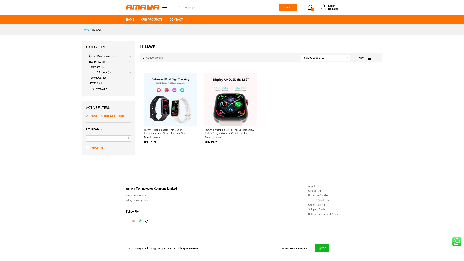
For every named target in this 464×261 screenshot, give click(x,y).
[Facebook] (127, 221)
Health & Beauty (98, 72)
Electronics (95, 61)
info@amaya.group (137, 200)
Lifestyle (93, 83)
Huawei (156, 137)
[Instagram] (133, 221)
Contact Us (314, 190)
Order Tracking (316, 204)
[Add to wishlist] (178, 124)
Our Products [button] (152, 19)
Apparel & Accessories (101, 56)
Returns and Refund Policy (323, 214)
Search (288, 7)
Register (333, 8)
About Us (313, 186)
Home (130, 19)
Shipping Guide (316, 209)
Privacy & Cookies (318, 195)
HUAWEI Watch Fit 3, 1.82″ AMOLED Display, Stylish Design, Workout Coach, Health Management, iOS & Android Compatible (229, 132)
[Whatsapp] (140, 221)
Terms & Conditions (319, 200)
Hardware (94, 66)
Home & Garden (98, 77)
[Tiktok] (146, 221)
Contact (176, 19)
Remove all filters (114, 115)
